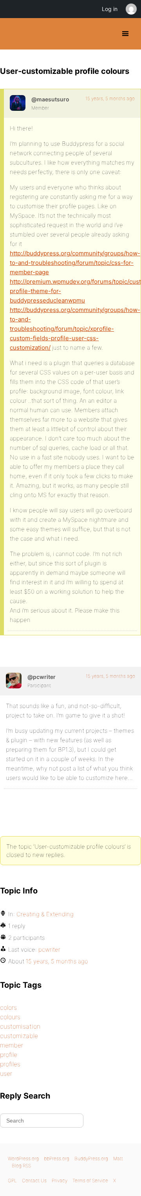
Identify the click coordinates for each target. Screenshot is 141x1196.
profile (8, 1054)
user (6, 1073)
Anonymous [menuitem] (131, 9)
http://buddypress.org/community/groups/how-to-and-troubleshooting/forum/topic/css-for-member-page (75, 262)
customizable (19, 1036)
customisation (20, 1026)
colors (8, 1007)
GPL (12, 1180)
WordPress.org (23, 1158)
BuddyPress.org (12, 34)
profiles (10, 1064)
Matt (118, 1158)
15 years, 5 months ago (110, 98)
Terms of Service (90, 1180)
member (11, 1045)
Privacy (59, 1180)
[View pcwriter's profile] (14, 680)
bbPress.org (56, 1158)
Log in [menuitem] (110, 9)
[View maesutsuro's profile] (17, 103)
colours (10, 1017)
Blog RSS (21, 1165)
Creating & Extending (45, 914)
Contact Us (34, 1180)
